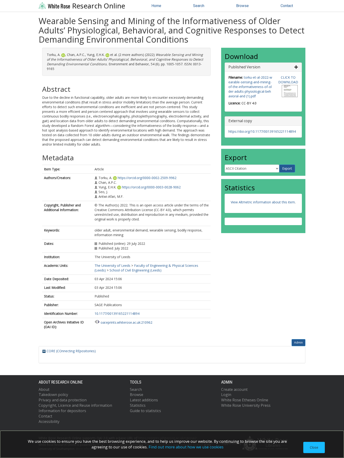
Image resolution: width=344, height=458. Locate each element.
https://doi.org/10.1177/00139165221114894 (262, 131)
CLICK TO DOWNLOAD (288, 79)
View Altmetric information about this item (263, 202)
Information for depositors (62, 410)
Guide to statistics (145, 410)
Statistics (138, 405)
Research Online (86, 6)
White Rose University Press (246, 405)
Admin (298, 342)
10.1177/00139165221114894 (117, 313)
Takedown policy (53, 394)
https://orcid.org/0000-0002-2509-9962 (147, 178)
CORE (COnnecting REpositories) (71, 351)
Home (156, 6)
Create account (234, 389)
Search (198, 6)
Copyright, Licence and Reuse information (75, 405)
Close (314, 447)
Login (226, 394)
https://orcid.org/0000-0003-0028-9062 (151, 187)
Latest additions (144, 400)
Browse (242, 6)
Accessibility (49, 421)
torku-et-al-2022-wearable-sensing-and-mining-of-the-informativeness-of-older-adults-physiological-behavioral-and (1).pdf (250, 86)
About (44, 389)
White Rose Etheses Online (244, 400)
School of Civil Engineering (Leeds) (135, 270)
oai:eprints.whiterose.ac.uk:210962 (126, 322)
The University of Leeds (112, 265)
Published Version (244, 67)
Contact (287, 6)
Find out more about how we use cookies (186, 447)
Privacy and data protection (63, 400)
